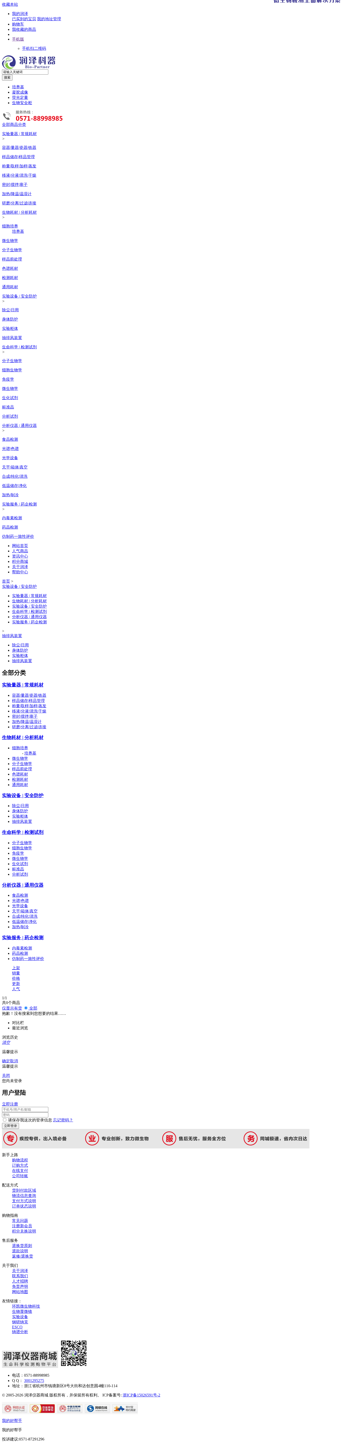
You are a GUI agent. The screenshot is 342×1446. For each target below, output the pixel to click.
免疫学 (8, 379)
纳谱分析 (20, 1332)
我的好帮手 (12, 1420)
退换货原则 (22, 1246)
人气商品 (20, 551)
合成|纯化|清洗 (15, 476)
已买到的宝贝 (24, 19)
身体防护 (10, 319)
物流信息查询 (24, 1195)
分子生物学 (12, 250)
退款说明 (20, 1251)
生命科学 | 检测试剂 (19, 347)
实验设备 (20, 1317)
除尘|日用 (10, 310)
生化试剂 (10, 398)
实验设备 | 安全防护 (19, 296)
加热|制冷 (10, 495)
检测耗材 (10, 278)
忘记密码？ (63, 1120)
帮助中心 (20, 572)
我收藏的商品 (24, 29)
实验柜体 (10, 328)
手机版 (18, 39)
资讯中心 (20, 556)
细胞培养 (10, 226)
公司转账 (20, 1176)
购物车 (18, 24)
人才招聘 (20, 1281)
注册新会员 (22, 1226)
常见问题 (20, 1221)
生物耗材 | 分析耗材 (19, 212)
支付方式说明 (24, 1201)
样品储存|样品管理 (18, 157)
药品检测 (10, 527)
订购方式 (20, 1165)
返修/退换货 (22, 1256)
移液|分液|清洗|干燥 (19, 175)
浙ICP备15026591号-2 (141, 1395)
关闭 (6, 1075)
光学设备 (10, 458)
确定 (6, 1061)
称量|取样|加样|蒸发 (19, 166)
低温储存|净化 (14, 486)
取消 (14, 1061)
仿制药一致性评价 (18, 536)
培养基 (18, 87)
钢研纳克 (20, 1322)
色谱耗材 (10, 268)
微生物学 (10, 240)
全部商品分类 (14, 124)
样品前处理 (12, 259)
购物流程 (20, 1160)
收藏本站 (10, 4)
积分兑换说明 (24, 1231)
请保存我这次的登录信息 (30, 1120)
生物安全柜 (22, 103)
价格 (16, 978)
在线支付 (20, 1170)
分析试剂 (10, 416)
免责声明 (20, 1286)
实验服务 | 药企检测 (19, 504)
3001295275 (34, 1380)
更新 (16, 984)
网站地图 (20, 1292)
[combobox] (25, 72)
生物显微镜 (22, 1311)
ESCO (17, 1327)
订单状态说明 (24, 1206)
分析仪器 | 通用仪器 (19, 425)
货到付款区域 (24, 1190)
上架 (16, 968)
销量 (16, 973)
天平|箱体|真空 (15, 467)
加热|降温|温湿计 (17, 194)
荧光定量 (20, 97)
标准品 (8, 407)
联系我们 (20, 1276)
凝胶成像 (20, 92)
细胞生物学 (12, 370)
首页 (6, 581)
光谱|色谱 (10, 448)
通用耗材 (10, 287)
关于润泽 (20, 567)
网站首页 (20, 546)
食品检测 (10, 439)
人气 (16, 989)
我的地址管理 (49, 19)
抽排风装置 (12, 338)
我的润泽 (20, 14)
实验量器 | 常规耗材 (19, 134)
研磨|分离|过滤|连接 (19, 203)
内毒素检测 (12, 518)
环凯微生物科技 (26, 1306)
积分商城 (20, 561)
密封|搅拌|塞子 (15, 184)
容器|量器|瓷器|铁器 (19, 147)
